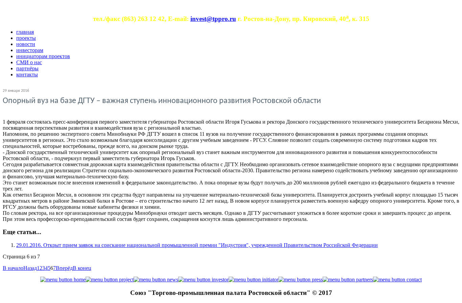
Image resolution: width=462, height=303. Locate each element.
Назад (30, 268)
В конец (82, 268)
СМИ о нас (29, 62)
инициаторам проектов (43, 56)
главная (25, 32)
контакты (27, 74)
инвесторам (29, 50)
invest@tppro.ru (213, 18)
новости (25, 44)
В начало (13, 268)
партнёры (27, 68)
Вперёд (64, 268)
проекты (26, 38)
